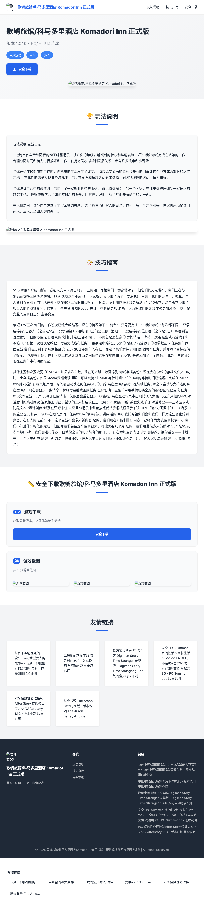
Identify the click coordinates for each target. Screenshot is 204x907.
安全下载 (191, 7)
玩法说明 (153, 7)
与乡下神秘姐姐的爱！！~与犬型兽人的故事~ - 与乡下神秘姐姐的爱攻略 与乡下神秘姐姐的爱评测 (167, 769)
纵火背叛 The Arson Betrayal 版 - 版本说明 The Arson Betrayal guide (26, 894)
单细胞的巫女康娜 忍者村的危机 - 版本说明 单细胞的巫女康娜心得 (64, 882)
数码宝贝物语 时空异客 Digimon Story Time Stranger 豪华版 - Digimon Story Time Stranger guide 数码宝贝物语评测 (165, 798)
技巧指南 (172, 7)
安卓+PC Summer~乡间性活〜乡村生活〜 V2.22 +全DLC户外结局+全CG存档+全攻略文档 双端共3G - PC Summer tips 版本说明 (167, 815)
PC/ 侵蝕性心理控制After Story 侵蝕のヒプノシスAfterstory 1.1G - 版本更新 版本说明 (180, 882)
